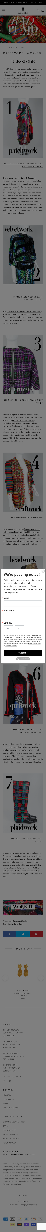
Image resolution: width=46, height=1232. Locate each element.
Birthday (8, 623)
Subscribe (23, 652)
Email (6, 598)
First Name (9, 610)
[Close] (43, 570)
